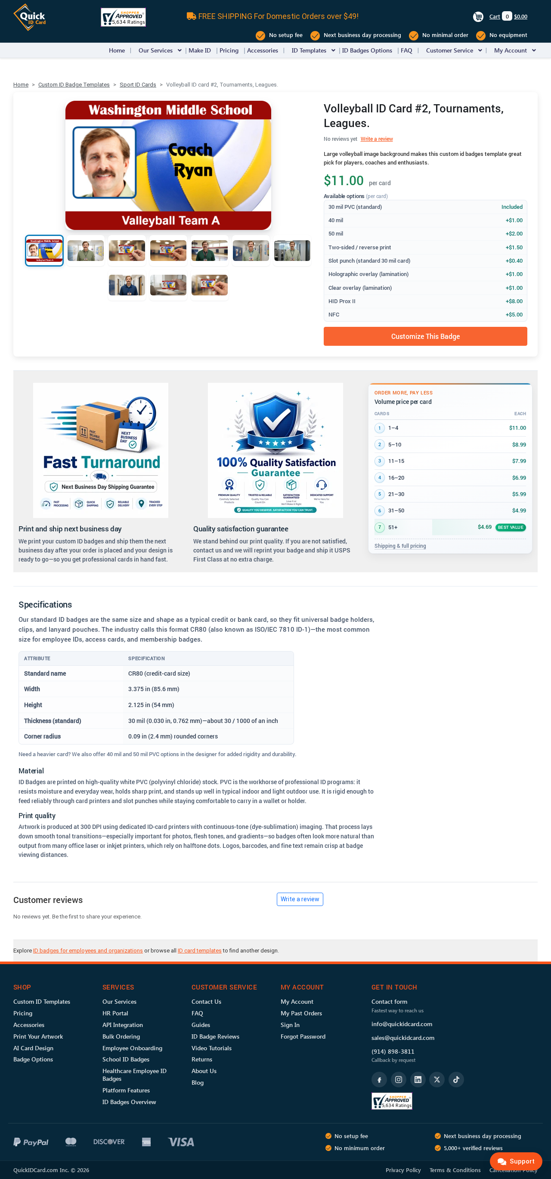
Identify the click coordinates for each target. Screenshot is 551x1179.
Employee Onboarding (132, 1048)
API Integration (122, 1025)
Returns (202, 1059)
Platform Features (126, 1090)
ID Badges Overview (129, 1102)
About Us (204, 1071)
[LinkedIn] (418, 1079)
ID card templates (200, 950)
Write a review (377, 138)
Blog (198, 1082)
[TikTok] (456, 1079)
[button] (179, 50)
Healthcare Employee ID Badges (134, 1075)
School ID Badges (125, 1059)
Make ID (200, 50)
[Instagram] (398, 1079)
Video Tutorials (212, 1048)
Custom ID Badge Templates (74, 84)
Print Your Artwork (38, 1036)
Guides (201, 1025)
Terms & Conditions (455, 1169)
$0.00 (520, 16)
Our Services (156, 50)
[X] (437, 1079)
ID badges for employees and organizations (88, 950)
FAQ (406, 50)
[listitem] (44, 250)
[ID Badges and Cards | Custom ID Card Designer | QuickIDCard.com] (29, 16)
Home (117, 50)
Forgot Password (303, 1036)
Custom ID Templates (41, 1001)
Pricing (229, 50)
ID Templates (309, 50)
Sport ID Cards (138, 84)
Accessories (262, 50)
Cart (494, 16)
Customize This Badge (425, 336)
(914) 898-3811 (393, 1051)
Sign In (290, 1025)
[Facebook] (379, 1079)
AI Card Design (33, 1048)
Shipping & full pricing (400, 545)
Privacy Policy (403, 1169)
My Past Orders (301, 1013)
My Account (510, 50)
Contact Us (206, 1001)
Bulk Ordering (121, 1036)
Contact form (389, 1001)
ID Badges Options (367, 50)
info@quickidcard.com (401, 1024)
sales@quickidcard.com (402, 1037)
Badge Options (33, 1059)
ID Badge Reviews (215, 1036)
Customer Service (449, 50)
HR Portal (115, 1013)
